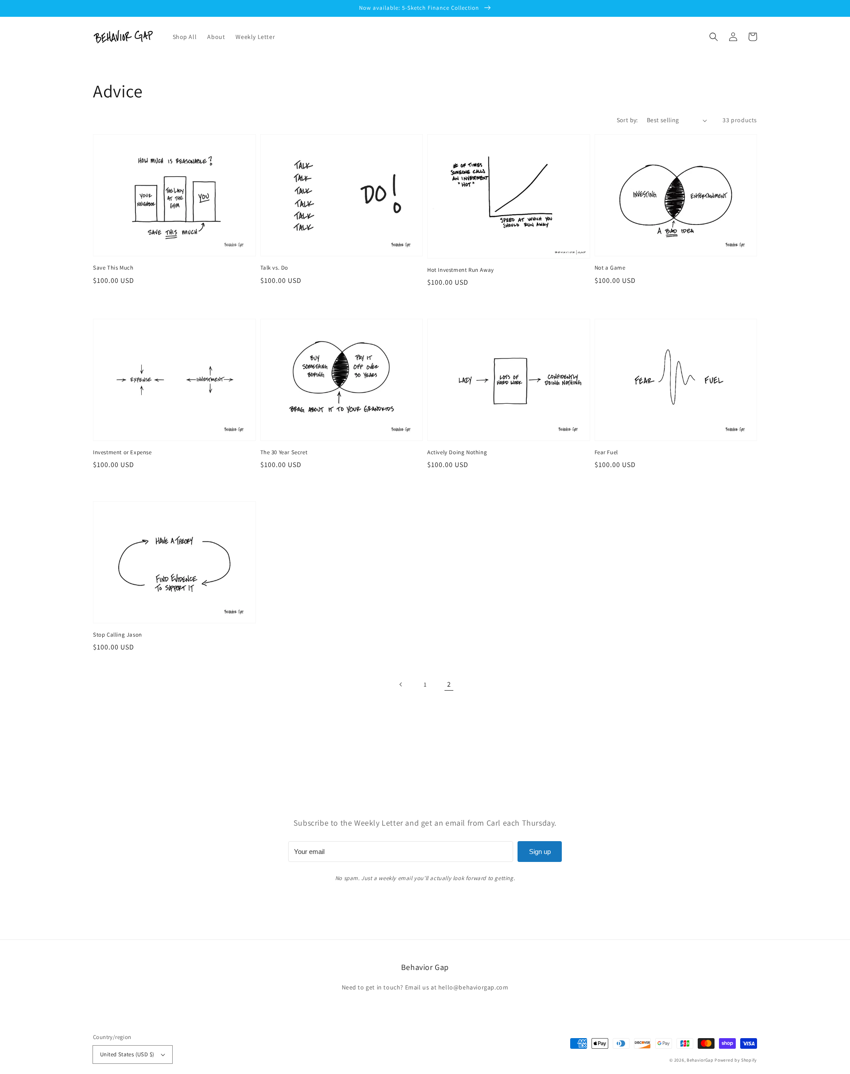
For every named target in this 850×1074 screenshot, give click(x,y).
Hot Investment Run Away (460, 270)
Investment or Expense (122, 452)
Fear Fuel (606, 452)
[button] (713, 36)
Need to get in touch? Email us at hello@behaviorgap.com (425, 987)
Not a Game (610, 267)
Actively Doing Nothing (457, 452)
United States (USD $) (127, 1054)
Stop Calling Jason (117, 634)
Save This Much (113, 267)
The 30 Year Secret (284, 452)
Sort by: (627, 120)
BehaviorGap (700, 1060)
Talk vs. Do (274, 267)
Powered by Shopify (736, 1060)
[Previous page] (401, 684)
